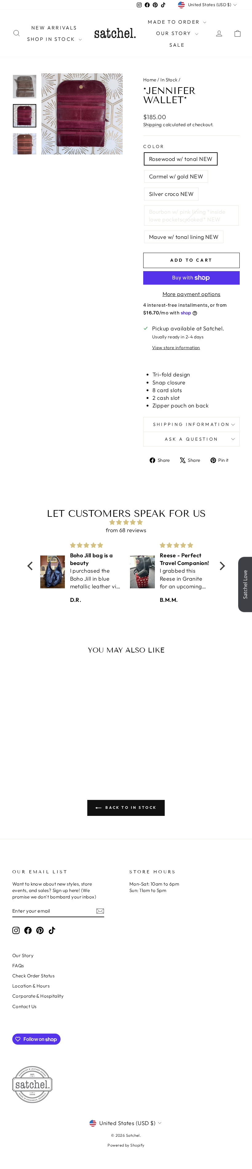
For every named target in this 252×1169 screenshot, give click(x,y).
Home (149, 80)
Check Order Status (33, 976)
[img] (126, 522)
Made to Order (175, 22)
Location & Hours (30, 986)
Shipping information (191, 424)
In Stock (169, 80)
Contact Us (24, 1006)
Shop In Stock (52, 39)
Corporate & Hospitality (38, 996)
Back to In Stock (130, 807)
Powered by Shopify (126, 1145)
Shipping (152, 124)
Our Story (175, 33)
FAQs (18, 965)
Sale (177, 45)
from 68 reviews (126, 530)
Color (154, 146)
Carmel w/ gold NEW (176, 176)
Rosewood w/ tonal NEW (180, 158)
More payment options (192, 294)
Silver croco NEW (171, 193)
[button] (31, 566)
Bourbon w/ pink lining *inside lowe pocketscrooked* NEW (187, 215)
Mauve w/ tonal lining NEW (184, 236)
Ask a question (191, 439)
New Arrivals (54, 28)
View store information (176, 347)
